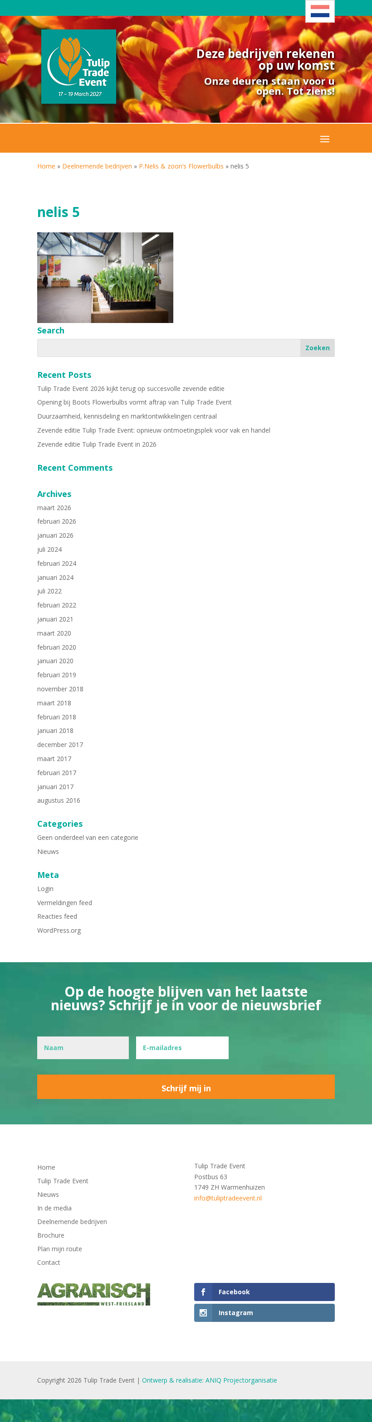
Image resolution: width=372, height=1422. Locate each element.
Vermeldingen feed (64, 902)
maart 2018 (54, 703)
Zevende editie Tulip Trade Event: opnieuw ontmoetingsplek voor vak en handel (153, 430)
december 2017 (60, 744)
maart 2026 (54, 507)
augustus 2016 (58, 800)
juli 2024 (49, 549)
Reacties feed (57, 916)
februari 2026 (56, 521)
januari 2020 (55, 660)
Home (46, 166)
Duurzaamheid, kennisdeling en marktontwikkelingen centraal (127, 416)
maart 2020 (54, 633)
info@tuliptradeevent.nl (228, 1198)
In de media (54, 1208)
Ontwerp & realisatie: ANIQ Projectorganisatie (209, 1380)
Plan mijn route (59, 1249)
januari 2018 (55, 730)
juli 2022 (49, 591)
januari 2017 (55, 786)
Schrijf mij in (186, 1088)
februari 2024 (56, 563)
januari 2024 (55, 577)
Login (45, 888)
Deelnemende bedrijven (97, 166)
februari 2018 (56, 717)
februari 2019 (56, 674)
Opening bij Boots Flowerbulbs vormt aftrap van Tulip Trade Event (134, 402)
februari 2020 (56, 647)
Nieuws (48, 851)
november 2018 (60, 688)
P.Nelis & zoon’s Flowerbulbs (181, 166)
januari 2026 (55, 535)
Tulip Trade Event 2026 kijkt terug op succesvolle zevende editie (131, 388)
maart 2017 (54, 758)
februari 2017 (56, 772)
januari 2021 (55, 619)
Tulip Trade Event (62, 1181)
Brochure (50, 1235)
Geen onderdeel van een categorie (87, 837)
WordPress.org (59, 930)
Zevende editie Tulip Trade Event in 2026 (97, 444)
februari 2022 (56, 605)
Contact (48, 1263)
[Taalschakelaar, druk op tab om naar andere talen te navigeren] (320, 11)
